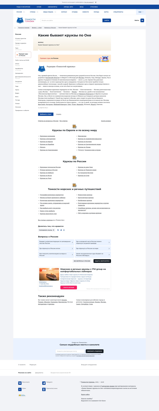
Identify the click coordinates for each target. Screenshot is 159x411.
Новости (85, 12)
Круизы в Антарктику (47, 139)
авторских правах (108, 386)
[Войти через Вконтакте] (142, 20)
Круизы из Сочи (83, 175)
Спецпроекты (118, 12)
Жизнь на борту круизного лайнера (52, 197)
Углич (74, 104)
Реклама (24, 373)
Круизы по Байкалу (47, 173)
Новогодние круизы (85, 195)
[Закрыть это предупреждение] (95, 2)
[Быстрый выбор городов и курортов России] (24, 12)
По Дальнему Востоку (85, 173)
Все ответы (63, 121)
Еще (140, 12)
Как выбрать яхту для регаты (50, 208)
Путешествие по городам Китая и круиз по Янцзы (75, 277)
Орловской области (52, 77)
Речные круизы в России (48, 170)
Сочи (91, 304)
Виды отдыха (48, 12)
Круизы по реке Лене (85, 167)
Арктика (51, 304)
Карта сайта (85, 394)
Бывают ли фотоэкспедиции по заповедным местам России (55, 242)
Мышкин (80, 104)
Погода (96, 12)
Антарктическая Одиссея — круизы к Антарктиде (75, 279)
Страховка (94, 7)
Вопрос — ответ (37, 27)
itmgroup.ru (42, 282)
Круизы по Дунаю (84, 147)
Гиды (16, 86)
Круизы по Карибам (47, 144)
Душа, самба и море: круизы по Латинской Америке (76, 274)
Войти (137, 20)
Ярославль (41, 104)
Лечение (18, 107)
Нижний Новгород (60, 104)
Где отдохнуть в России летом (49, 248)
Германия (54, 302)
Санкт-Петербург (82, 304)
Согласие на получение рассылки (85, 355)
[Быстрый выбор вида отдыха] (55, 12)
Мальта (42, 147)
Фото (16, 96)
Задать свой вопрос (102, 261)
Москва (81, 77)
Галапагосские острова (93, 150)
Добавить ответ (45, 114)
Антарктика (42, 304)
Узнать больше (68, 287)
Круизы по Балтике (85, 141)
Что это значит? (89, 2)
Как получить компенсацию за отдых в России (52, 254)
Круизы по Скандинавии (49, 150)
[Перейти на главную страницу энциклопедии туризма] (26, 20)
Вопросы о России (50, 27)
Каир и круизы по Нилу (83, 281)
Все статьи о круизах (45, 220)
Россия (19, 12)
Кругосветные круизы (86, 197)
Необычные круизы (85, 200)
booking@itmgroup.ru (46, 286)
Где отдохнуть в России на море (87, 248)
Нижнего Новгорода (86, 94)
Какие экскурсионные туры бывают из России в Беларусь (89, 254)
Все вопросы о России (82, 261)
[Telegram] (60, 230)
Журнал (64, 12)
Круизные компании (47, 136)
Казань (97, 302)
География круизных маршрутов (52, 195)
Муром (93, 104)
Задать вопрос (106, 121)
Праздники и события (22, 110)
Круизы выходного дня (48, 214)
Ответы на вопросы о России (48, 121)
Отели (39, 7)
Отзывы (75, 12)
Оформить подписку (94, 351)
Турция (40, 302)
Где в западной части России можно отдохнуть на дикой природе (88, 242)
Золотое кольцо (88, 302)
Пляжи (17, 103)
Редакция (33, 364)
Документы (39, 373)
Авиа (52, 7)
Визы (82, 7)
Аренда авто (68, 7)
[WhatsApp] (63, 230)
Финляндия (82, 136)
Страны (32, 12)
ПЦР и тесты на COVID (22, 60)
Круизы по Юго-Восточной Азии (70, 283)
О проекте (21, 364)
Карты (106, 12)
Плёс (69, 104)
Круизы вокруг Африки (67, 281)
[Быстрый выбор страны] (37, 12)
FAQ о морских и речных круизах (89, 213)
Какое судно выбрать (47, 211)
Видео (17, 93)
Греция (64, 300)
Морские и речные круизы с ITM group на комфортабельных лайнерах (83, 270)
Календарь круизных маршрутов (51, 200)
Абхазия (47, 302)
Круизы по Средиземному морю (89, 144)
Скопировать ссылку (45, 230)
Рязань (74, 92)
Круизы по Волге (46, 175)
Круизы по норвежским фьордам (90, 139)
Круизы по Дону (45, 178)
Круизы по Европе (46, 141)
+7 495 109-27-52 (44, 284)
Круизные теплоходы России (50, 167)
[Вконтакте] (57, 230)
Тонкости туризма (23, 27)
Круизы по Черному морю (87, 170)
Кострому (49, 104)
